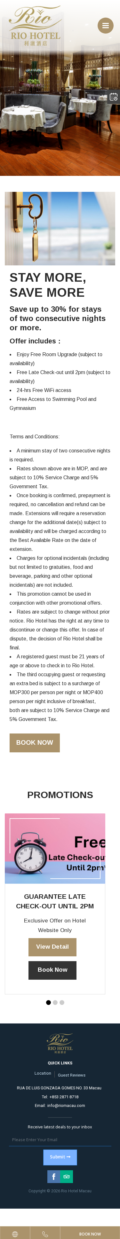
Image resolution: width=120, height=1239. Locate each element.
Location (43, 1073)
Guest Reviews (71, 1075)
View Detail (52, 946)
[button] (48, 1002)
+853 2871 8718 (64, 1096)
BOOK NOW (34, 742)
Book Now (53, 969)
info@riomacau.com (66, 1105)
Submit (57, 1157)
